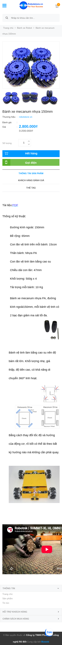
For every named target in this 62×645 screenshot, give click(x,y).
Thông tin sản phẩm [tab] (31, 173)
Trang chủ (7, 594)
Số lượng (7, 142)
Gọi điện (31, 162)
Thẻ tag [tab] (31, 188)
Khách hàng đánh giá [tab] (31, 180)
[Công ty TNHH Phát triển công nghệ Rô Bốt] (29, 5)
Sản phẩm (7, 598)
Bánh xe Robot (24, 28)
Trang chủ (8, 28)
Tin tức (5, 603)
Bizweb (45, 641)
